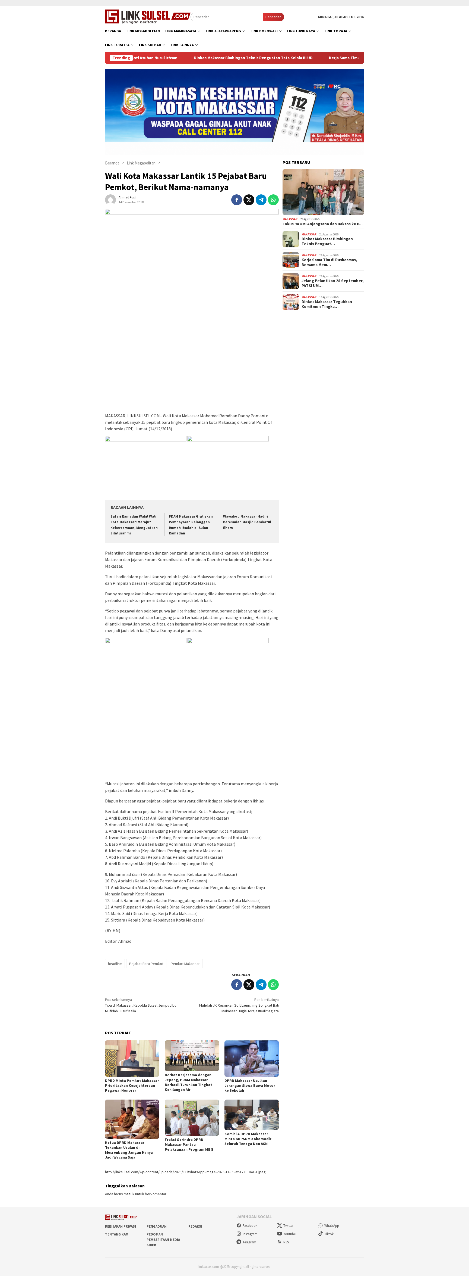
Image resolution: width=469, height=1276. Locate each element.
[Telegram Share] (261, 199)
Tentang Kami (117, 1234)
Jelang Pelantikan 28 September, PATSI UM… (333, 283)
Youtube (289, 1234)
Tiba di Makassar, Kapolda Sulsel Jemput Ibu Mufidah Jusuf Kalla (140, 1005)
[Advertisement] (192, 372)
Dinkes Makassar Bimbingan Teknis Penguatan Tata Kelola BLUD (210, 57)
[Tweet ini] (248, 199)
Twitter (288, 1225)
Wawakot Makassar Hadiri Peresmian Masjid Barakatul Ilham (247, 522)
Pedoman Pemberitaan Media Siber (163, 1239)
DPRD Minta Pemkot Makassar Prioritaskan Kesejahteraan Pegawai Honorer (132, 1085)
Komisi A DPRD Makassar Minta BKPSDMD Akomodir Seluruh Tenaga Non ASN (247, 1138)
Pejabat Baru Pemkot (146, 963)
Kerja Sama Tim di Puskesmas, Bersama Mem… (329, 262)
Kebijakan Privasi (120, 1226)
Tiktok (329, 1234)
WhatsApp (331, 1225)
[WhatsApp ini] (273, 199)
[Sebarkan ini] (236, 199)
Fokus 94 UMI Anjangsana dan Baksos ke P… (323, 224)
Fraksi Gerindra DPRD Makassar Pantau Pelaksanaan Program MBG (189, 1144)
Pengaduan (157, 1226)
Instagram (250, 1234)
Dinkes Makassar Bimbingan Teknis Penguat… (327, 241)
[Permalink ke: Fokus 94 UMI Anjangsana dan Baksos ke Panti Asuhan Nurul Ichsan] (323, 192)
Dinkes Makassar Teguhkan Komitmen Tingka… (327, 304)
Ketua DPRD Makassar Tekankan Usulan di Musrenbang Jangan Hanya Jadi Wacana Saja (129, 1150)
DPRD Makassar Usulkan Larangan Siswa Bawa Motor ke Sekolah (249, 1085)
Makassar (290, 219)
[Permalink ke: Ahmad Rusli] (110, 199)
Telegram (249, 1242)
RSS (286, 1242)
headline (115, 963)
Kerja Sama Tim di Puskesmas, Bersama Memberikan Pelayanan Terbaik (352, 57)
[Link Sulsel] (148, 16)
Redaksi (195, 1226)
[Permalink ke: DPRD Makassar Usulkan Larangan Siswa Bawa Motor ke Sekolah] (251, 1058)
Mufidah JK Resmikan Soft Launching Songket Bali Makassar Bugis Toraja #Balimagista (239, 1005)
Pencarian (273, 16)
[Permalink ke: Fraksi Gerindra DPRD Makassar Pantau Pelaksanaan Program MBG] (192, 1118)
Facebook (250, 1225)
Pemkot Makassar (185, 963)
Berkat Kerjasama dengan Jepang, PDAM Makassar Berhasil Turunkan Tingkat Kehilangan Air (188, 1082)
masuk (129, 1193)
